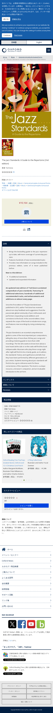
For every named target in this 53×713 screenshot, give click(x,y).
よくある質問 (7, 577)
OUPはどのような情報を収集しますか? (40, 686)
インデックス (8, 379)
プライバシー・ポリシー (14, 686)
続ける (6, 19)
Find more (18, 35)
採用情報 (5, 589)
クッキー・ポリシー (14, 691)
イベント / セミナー (10, 555)
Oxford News (7, 560)
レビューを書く (26, 505)
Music (13, 57)
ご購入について (26, 221)
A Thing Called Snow (35, 460)
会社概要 (5, 583)
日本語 (14, 42)
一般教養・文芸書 (8, 185)
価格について (6, 519)
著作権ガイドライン (38, 691)
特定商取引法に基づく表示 (39, 696)
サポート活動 (7, 594)
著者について (8, 385)
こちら (10, 640)
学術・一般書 (6, 183)
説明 (5, 243)
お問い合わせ (7, 606)
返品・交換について (26, 702)
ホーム (5, 57)
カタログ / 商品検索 (10, 566)
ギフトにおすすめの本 (10, 190)
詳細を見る (16, 19)
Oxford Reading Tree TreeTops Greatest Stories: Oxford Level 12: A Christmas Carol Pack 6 (14, 463)
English (39, 42)
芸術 (14, 183)
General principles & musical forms (30, 57)
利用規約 (14, 696)
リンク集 (5, 600)
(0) (13, 172)
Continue (7, 35)
